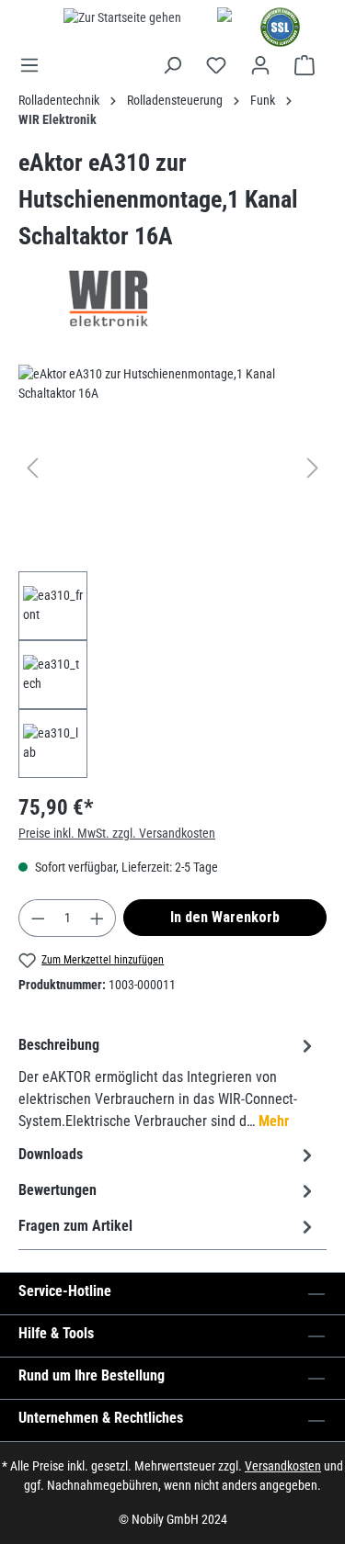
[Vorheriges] (32, 468)
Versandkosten (283, 1466)
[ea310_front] (172, 468)
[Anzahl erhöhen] (97, 918)
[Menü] (35, 65)
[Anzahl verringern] (37, 918)
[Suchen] (172, 65)
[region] (172, 571)
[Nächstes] (313, 468)
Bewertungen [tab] (57, 1190)
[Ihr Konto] (260, 65)
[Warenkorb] (304, 65)
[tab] (167, 1082)
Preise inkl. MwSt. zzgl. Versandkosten (116, 833)
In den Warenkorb (225, 917)
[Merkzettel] (216, 65)
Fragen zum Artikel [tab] (75, 1225)
